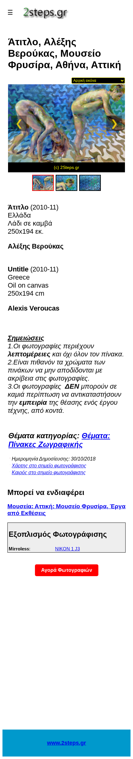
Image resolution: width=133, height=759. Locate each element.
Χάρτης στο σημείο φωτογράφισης (49, 465)
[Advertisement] (66, 656)
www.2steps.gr (66, 743)
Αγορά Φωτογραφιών (66, 570)
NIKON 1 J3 (67, 548)
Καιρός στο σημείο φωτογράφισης (49, 472)
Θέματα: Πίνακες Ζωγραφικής (59, 439)
